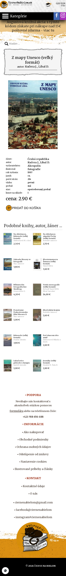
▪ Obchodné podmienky (33, 439)
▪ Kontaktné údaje (33, 486)
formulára (16, 411)
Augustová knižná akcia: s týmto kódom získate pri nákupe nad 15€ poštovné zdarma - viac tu (33, 26)
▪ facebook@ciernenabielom (33, 510)
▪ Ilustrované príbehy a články (33, 469)
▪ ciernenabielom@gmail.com (33, 502)
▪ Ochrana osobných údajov (33, 447)
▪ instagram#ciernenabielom (33, 517)
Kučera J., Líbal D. (39, 162)
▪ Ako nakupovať (33, 432)
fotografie (34, 169)
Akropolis (34, 165)
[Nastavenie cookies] (5, 570)
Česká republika (38, 159)
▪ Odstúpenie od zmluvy (33, 454)
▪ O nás (33, 493)
